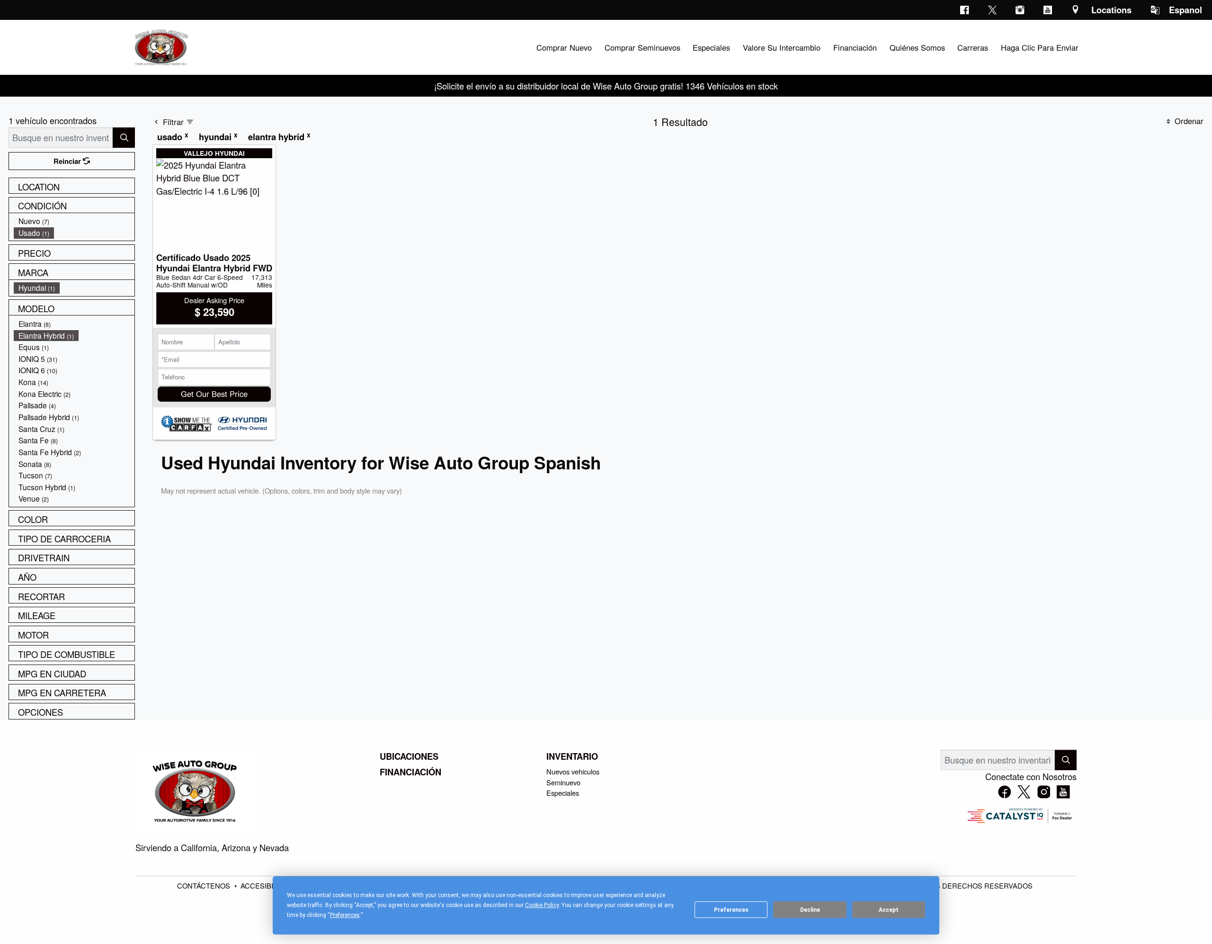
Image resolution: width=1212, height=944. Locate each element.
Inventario (572, 756)
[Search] (124, 137)
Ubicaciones (409, 756)
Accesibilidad (268, 885)
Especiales (562, 793)
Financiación (410, 772)
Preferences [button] (345, 915)
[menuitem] (74, 221)
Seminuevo (563, 782)
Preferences (731, 910)
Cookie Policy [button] (542, 905)
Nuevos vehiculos (572, 771)
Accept (889, 910)
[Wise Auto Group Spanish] (160, 46)
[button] (564, 47)
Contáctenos (204, 885)
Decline (810, 910)
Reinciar (68, 161)
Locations (1111, 9)
